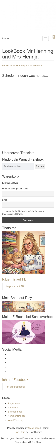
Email (4, 199)
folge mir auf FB (14, 279)
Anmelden (13, 407)
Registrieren (14, 403)
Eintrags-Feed (15, 411)
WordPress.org (15, 420)
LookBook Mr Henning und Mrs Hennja (22, 65)
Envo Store (19, 432)
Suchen (40, 166)
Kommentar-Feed (17, 415)
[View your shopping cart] (51, 40)
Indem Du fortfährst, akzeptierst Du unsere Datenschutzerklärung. (23, 212)
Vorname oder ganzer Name (15, 188)
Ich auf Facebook (15, 379)
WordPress (33, 428)
